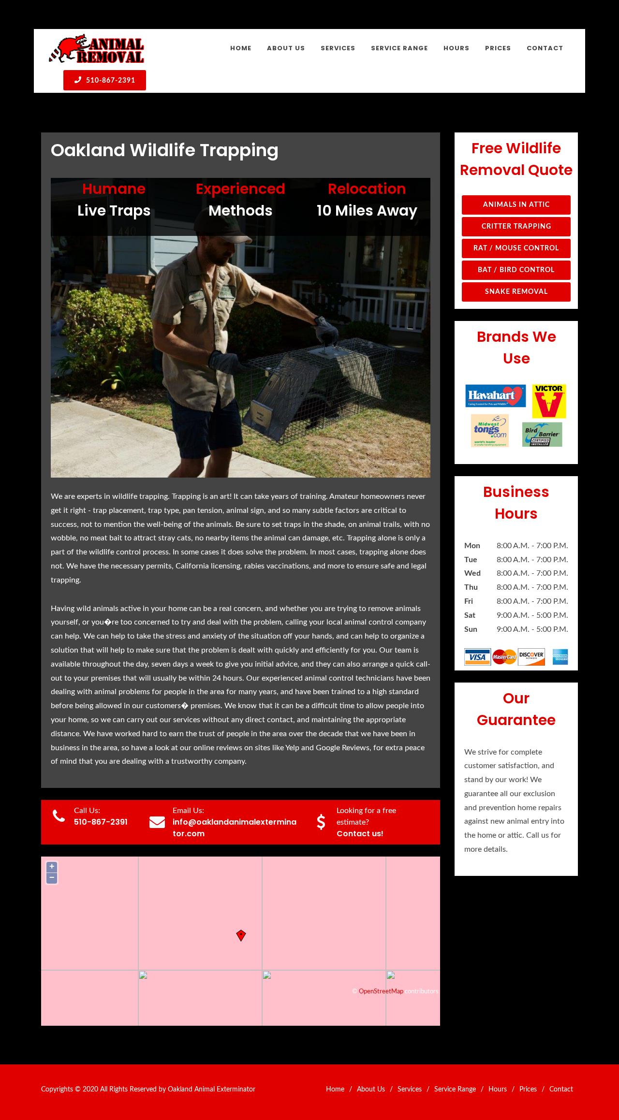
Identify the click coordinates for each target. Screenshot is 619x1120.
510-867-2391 (109, 80)
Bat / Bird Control (516, 270)
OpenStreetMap (381, 991)
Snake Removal (516, 292)
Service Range (455, 1089)
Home (335, 1089)
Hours (497, 1089)
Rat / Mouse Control (516, 248)
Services (410, 1089)
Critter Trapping (516, 226)
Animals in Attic (516, 205)
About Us (371, 1089)
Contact (561, 1089)
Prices (528, 1089)
